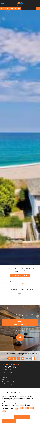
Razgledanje (6, 282)
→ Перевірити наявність (20, 275)
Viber (2, 379)
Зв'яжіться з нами (10, 364)
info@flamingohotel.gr (6, 384)
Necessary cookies (8, 408)
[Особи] (23, 271)
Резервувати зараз (7, 8)
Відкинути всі (8, 417)
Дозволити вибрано (22, 417)
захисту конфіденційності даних (21, 405)
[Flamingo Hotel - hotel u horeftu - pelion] (20, 3)
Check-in (18, 8)
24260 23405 (4, 375)
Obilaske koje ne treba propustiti (19, 282)
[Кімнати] (35, 268)
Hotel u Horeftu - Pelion (7, 369)
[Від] (10, 268)
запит (20, 321)
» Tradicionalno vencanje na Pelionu (25, 353)
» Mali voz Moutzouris (9, 353)
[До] (21, 268)
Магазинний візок (20, 324)
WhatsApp (4, 377)
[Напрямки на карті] (34, 8)
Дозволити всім (8, 421)
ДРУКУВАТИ (28, 358)
